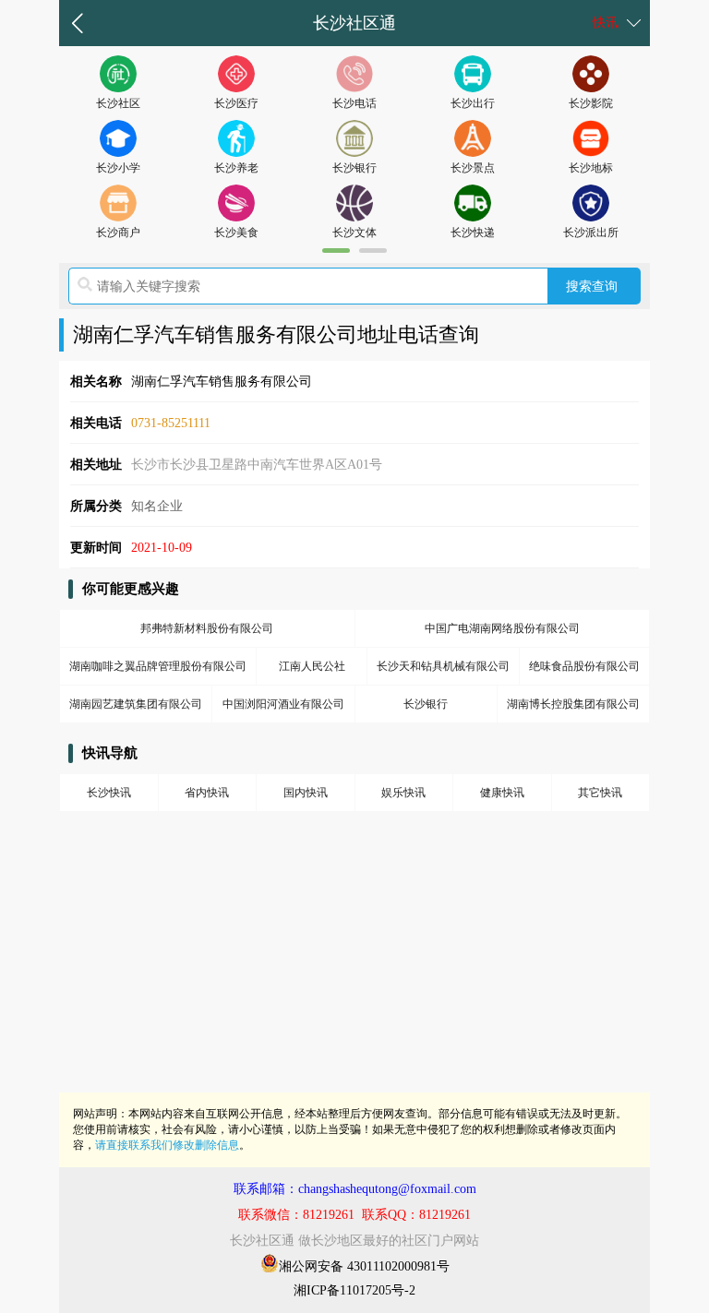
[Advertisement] (354, 963)
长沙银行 (354, 167)
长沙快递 (473, 232)
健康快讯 (502, 792)
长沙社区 (118, 103)
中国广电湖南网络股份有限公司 (502, 628)
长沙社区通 (354, 23)
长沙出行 (473, 103)
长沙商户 (118, 232)
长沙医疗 (236, 103)
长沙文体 (354, 232)
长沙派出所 (591, 232)
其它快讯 (600, 792)
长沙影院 (591, 103)
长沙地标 (591, 167)
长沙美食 (236, 232)
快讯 (606, 23)
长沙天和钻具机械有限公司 (443, 666)
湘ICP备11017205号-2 (354, 1290)
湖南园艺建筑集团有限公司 (135, 704)
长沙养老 (236, 167)
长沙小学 (118, 167)
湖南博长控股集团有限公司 (573, 704)
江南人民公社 (312, 666)
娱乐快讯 (403, 792)
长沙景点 (473, 167)
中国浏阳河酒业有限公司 (283, 704)
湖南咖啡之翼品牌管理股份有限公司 (157, 666)
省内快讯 (207, 792)
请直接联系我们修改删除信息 (167, 1145)
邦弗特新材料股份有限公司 (206, 628)
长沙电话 (354, 103)
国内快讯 (305, 792)
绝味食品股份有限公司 (584, 666)
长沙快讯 (109, 792)
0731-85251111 (170, 423)
